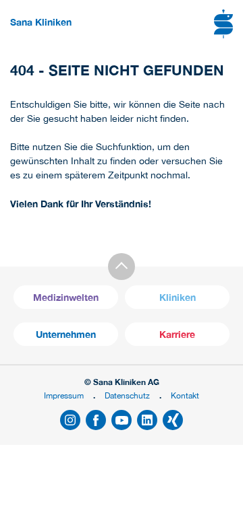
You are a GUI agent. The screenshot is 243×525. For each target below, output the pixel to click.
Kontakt (185, 395)
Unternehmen (66, 334)
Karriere (177, 334)
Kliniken (177, 297)
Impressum (64, 395)
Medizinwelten (66, 297)
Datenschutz (127, 395)
